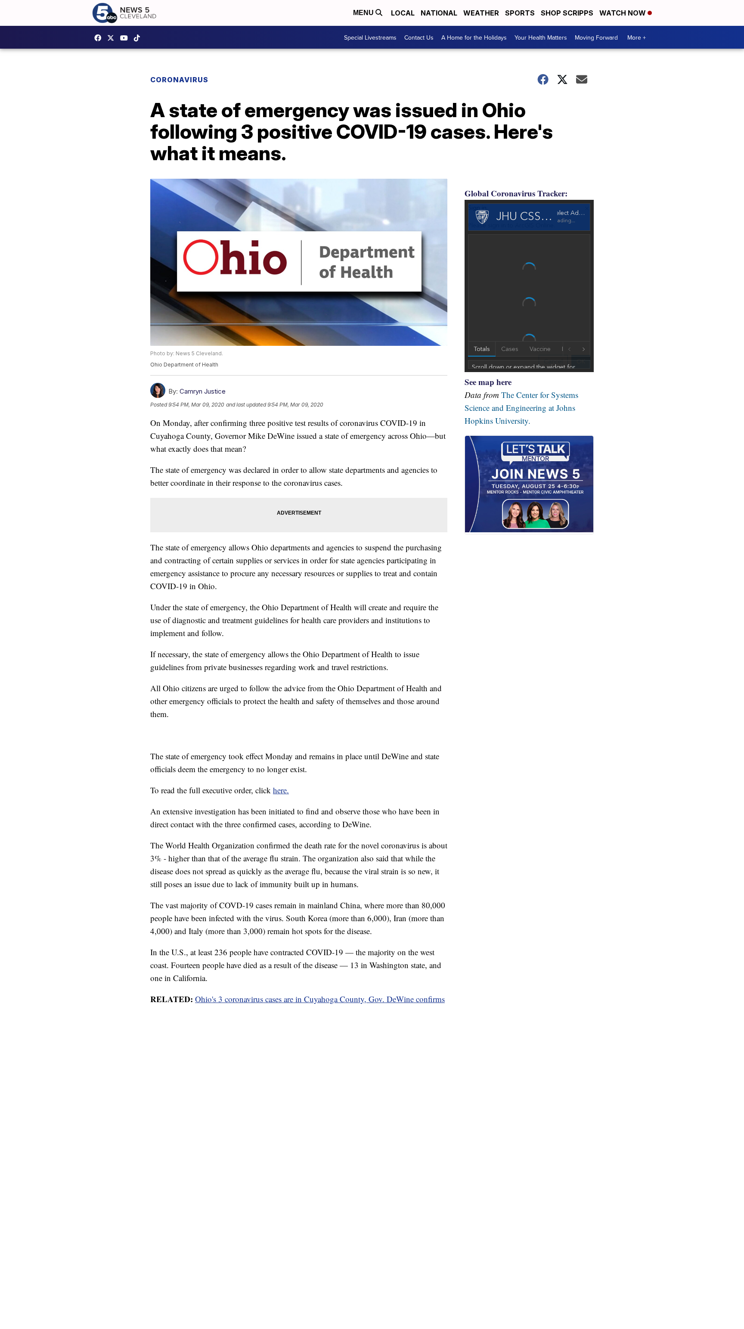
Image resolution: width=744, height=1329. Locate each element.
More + (636, 37)
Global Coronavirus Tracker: (516, 193)
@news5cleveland (139, 37)
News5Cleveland (99, 37)
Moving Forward (596, 37)
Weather (481, 13)
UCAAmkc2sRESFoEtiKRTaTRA (126, 37)
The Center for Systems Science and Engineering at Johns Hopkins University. (521, 407)
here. (281, 790)
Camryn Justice (203, 391)
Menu (364, 12)
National (439, 13)
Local (403, 13)
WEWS (112, 37)
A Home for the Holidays (474, 37)
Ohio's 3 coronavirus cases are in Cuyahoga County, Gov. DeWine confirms (320, 999)
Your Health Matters (541, 37)
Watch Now (623, 13)
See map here (488, 382)
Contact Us (419, 37)
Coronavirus (179, 79)
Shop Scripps (567, 13)
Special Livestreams (370, 37)
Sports (520, 13)
